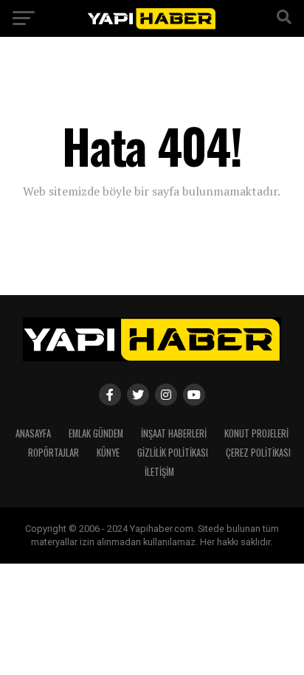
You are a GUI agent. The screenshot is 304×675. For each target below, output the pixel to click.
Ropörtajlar (53, 453)
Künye (108, 453)
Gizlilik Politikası (172, 453)
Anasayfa (33, 433)
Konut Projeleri (256, 433)
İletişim (159, 472)
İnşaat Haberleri (174, 433)
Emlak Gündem (96, 433)
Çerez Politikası (258, 453)
